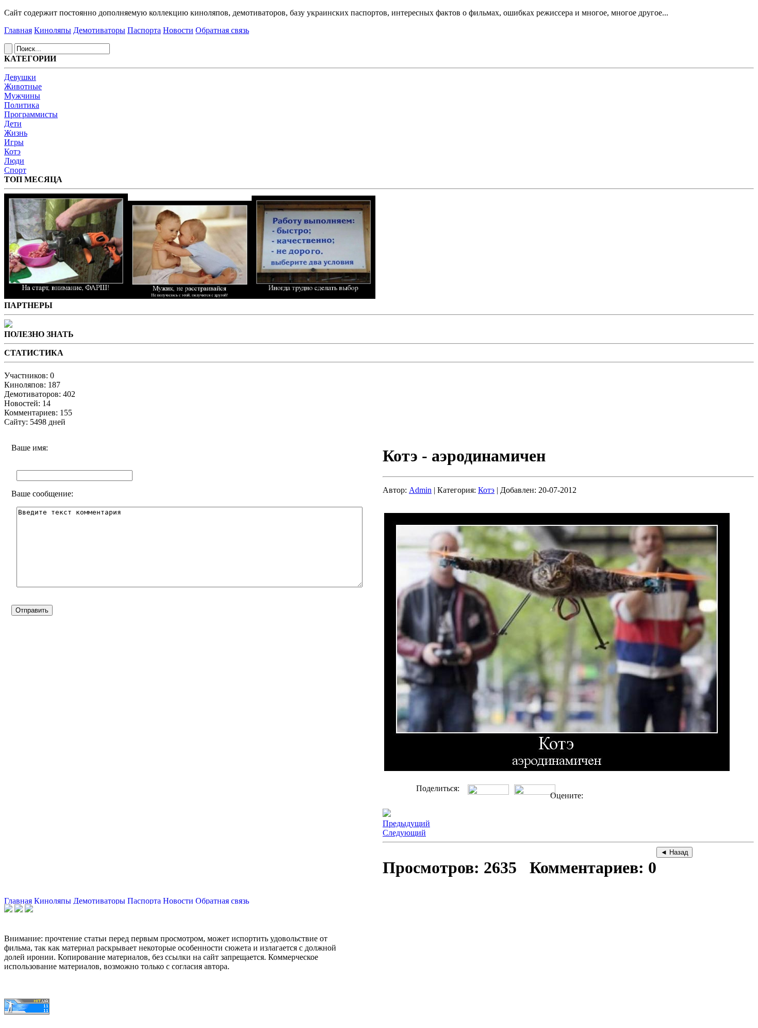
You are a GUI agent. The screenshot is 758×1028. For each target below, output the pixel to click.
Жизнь (15, 132)
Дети (13, 123)
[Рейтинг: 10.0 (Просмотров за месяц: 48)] (190, 296)
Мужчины (22, 95)
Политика (21, 105)
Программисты (31, 114)
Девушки (20, 77)
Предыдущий (406, 823)
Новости (178, 30)
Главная (18, 30)
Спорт (15, 170)
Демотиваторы (99, 30)
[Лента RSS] (29, 909)
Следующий (404, 832)
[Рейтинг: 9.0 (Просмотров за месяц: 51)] (66, 296)
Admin (420, 490)
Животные (23, 86)
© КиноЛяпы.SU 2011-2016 (43, 1022)
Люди (14, 160)
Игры (14, 142)
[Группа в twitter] (18, 909)
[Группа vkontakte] (8, 909)
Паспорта (144, 30)
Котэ (12, 151)
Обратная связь (222, 30)
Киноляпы (52, 30)
